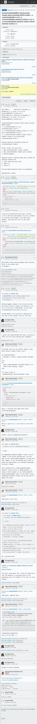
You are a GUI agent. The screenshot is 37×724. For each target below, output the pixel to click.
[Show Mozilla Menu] (5, 2)
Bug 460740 (10, 10)
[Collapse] (34, 105)
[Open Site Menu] (2, 2)
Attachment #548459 (6, 600)
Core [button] (12, 29)
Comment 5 (7, 258)
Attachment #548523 (6, 640)
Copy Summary (24, 6)
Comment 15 (8, 562)
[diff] (31, 565)
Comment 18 (8, 664)
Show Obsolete (6, 97)
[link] (18, 195)
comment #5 (14, 293)
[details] (25, 565)
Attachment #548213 (6, 502)
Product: (7, 29)
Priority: (8, 36)
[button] (33, 2)
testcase (9, 273)
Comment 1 (7, 178)
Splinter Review (32, 94)
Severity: (7, 38)
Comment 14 (8, 509)
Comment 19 (8, 674)
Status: (8, 44)
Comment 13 (8, 491)
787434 (9, 697)
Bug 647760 (5, 262)
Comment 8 (7, 345)
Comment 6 (7, 290)
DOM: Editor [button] (14, 31)
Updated (7, 321)
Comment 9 (7, 380)
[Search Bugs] (27, 2)
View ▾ (33, 6)
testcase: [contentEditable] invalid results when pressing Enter (17, 77)
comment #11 (14, 444)
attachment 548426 (15, 565)
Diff (26, 94)
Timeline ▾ (32, 101)
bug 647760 (18, 308)
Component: (6, 31)
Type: (8, 34)
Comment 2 (7, 210)
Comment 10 (8, 416)
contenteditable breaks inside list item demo (12, 69)
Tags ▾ (25, 101)
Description (8, 106)
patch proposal (5, 86)
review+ (11, 91)
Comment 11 (8, 431)
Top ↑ (3, 718)
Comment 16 (8, 588)
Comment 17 (8, 605)
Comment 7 (7, 331)
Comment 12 (8, 440)
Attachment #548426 (6, 504)
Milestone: (7, 46)
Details (34, 66)
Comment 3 (7, 227)
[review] (4, 567)
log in (9, 709)
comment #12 (14, 513)
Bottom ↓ (19, 101)
